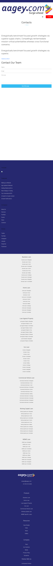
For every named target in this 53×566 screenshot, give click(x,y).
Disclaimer (26, 555)
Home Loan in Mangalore (26, 310)
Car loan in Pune (26, 360)
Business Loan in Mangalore (26, 279)
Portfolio (3, 214)
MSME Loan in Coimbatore (26, 448)
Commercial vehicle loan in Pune (26, 391)
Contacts (3, 222)
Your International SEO (6, 193)
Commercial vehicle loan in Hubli (26, 385)
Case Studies (26, 525)
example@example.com (8, 152)
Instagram (3, 238)
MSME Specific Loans (26, 514)
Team (26, 544)
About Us (3, 209)
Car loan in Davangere (26, 367)
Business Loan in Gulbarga (26, 275)
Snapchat (3, 244)
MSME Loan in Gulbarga (26, 457)
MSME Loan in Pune (26, 453)
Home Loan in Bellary (26, 303)
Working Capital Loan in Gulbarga (26, 426)
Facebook (3, 246)
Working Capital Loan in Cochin (26, 420)
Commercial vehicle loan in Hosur (26, 382)
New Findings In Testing (7, 190)
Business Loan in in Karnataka (26, 281)
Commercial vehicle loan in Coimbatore (26, 387)
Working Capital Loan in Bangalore (26, 411)
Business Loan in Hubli (26, 264)
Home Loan (26, 500)
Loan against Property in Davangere (26, 336)
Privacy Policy (26, 552)
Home (27, 25)
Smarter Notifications (6, 198)
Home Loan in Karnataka (26, 312)
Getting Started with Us (6, 188)
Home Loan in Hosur (26, 292)
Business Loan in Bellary (26, 272)
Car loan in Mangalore (26, 369)
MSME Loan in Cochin (26, 450)
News (2, 220)
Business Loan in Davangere (26, 277)
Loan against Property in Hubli (26, 323)
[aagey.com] (27, 9)
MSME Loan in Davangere (26, 459)
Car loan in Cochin (26, 358)
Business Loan (26, 497)
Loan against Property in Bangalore (26, 321)
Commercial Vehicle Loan (26, 508)
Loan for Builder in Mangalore (26, 338)
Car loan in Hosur (26, 352)
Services (3, 212)
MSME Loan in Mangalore (26, 461)
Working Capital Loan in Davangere (26, 428)
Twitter (3, 233)
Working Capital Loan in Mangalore (26, 431)
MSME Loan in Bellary (26, 455)
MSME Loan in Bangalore (26, 442)
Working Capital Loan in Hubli (26, 415)
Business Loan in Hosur (26, 262)
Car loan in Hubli (26, 354)
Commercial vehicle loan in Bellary (26, 393)
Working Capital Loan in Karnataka (26, 433)
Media (26, 550)
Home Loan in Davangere (26, 307)
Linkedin (3, 241)
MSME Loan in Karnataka (26, 463)
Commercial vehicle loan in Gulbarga (26, 395)
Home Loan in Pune (26, 301)
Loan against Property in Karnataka (26, 340)
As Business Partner (26, 563)
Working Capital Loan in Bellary (26, 424)
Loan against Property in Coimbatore (26, 325)
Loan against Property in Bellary (26, 332)
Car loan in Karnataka (26, 371)
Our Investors (26, 547)
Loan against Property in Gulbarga (26, 334)
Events (3, 217)
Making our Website (6, 182)
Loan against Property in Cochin (26, 327)
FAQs (26, 528)
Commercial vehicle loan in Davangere (26, 398)
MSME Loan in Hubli (26, 446)
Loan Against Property (26, 503)
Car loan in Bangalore (26, 350)
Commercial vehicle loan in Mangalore (26, 400)
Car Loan (26, 506)
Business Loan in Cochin (26, 268)
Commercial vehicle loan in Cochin (26, 389)
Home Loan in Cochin (26, 299)
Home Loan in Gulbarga (26, 305)
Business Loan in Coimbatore (26, 266)
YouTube (3, 236)
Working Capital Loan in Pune (26, 422)
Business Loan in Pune (26, 270)
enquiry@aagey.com (26, 481)
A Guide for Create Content (7, 196)
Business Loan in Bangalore (26, 259)
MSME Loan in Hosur (26, 444)
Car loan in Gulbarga (26, 365)
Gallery (26, 533)
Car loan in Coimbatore (26, 356)
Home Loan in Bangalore (26, 290)
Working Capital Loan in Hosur (26, 413)
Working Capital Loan (26, 511)
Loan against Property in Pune (26, 330)
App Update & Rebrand (6, 185)
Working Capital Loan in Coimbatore (26, 418)
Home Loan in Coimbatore (26, 297)
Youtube (49, 16)
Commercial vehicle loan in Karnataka (26, 402)
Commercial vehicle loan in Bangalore (26, 380)
